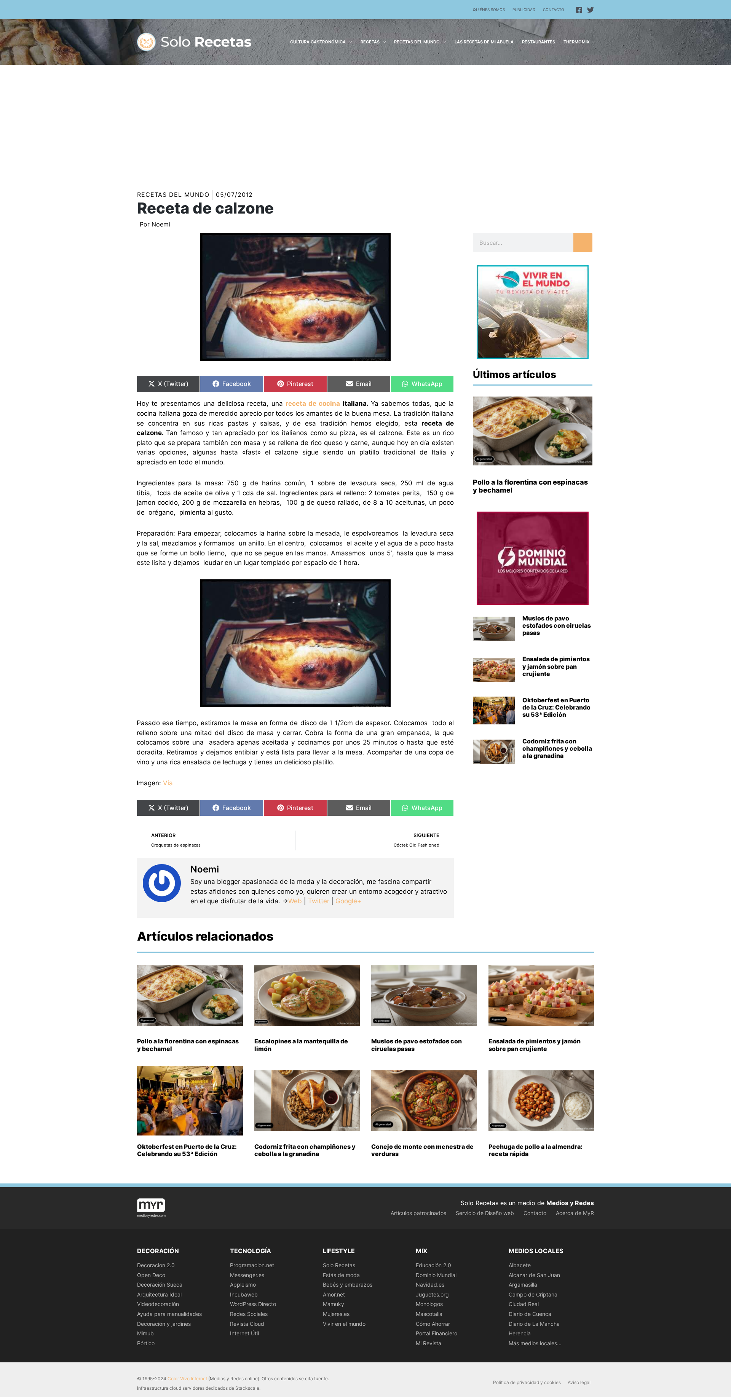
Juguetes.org (432, 1294)
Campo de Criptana (533, 1294)
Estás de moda (341, 1275)
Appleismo (243, 1284)
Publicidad (523, 9)
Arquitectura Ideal (159, 1294)
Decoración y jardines (164, 1323)
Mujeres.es (336, 1314)
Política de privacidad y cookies (527, 1382)
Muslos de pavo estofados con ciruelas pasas (556, 625)
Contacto (553, 9)
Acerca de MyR (575, 1213)
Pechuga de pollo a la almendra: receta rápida (535, 1150)
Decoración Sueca (159, 1284)
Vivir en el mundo (344, 1323)
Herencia (520, 1333)
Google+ (347, 901)
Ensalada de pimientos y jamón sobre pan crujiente (556, 666)
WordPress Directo (253, 1304)
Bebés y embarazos (347, 1284)
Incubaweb (244, 1294)
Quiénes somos (489, 9)
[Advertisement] (365, 122)
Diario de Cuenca (530, 1314)
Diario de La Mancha (534, 1323)
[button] (349, 42)
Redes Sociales (249, 1314)
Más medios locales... (535, 1343)
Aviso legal (579, 1382)
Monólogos (429, 1304)
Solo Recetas (339, 1265)
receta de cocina (313, 403)
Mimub (145, 1333)
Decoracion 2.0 (156, 1265)
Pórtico (146, 1343)
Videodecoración (158, 1304)
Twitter (318, 901)
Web (295, 901)
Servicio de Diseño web (485, 1213)
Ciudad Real (524, 1304)
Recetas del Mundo (173, 194)
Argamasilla (523, 1284)
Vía (168, 783)
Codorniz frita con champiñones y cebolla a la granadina (557, 748)
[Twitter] (590, 9)
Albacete (520, 1265)
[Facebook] (579, 9)
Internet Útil (244, 1333)
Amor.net (334, 1294)
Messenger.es (247, 1275)
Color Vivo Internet (187, 1378)
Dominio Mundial (436, 1275)
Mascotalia (429, 1314)
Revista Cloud (247, 1323)
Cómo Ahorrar (433, 1323)
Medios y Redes (570, 1203)
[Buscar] (582, 242)
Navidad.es (430, 1284)
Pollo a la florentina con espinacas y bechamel (188, 1044)
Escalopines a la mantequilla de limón (301, 1044)
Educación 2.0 (433, 1265)
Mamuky (333, 1304)
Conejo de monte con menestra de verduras (422, 1150)
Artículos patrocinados (418, 1213)
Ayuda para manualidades (169, 1314)
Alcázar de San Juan (534, 1275)
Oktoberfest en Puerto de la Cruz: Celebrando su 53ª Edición (556, 707)
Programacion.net (252, 1265)
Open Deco (151, 1275)
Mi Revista (428, 1343)
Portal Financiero (436, 1333)
